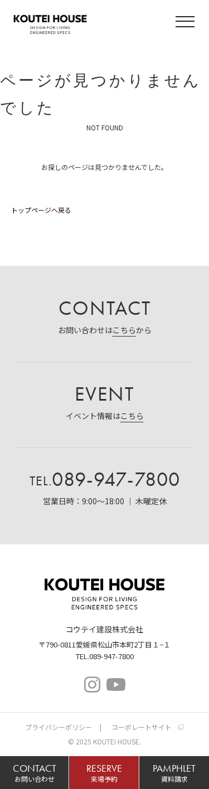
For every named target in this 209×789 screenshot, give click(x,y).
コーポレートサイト (141, 727)
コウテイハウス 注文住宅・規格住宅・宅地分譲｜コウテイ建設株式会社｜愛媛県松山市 (50, 23)
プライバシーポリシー (58, 727)
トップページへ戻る (41, 210)
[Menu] (187, 23)
